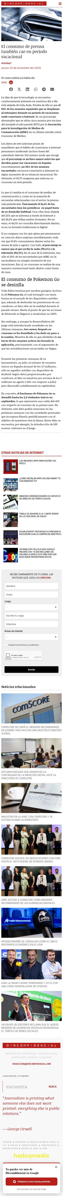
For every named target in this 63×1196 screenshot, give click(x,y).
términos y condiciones (28, 644)
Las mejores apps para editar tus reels (37, 462)
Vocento (25, 1148)
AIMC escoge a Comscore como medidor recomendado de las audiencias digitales (28, 901)
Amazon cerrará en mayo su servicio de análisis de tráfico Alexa (39, 497)
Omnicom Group (48, 1145)
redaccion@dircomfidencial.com (31, 1064)
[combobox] (24, 1086)
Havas (35, 1148)
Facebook (7, 1142)
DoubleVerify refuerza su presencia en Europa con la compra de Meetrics (40, 532)
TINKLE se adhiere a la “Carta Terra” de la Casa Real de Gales (39, 515)
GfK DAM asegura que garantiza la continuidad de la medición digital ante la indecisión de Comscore (28, 775)
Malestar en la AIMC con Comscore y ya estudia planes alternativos (26, 818)
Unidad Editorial (29, 1145)
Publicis (14, 1145)
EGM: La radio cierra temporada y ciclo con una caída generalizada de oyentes (29, 985)
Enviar (31, 669)
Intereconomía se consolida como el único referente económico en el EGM (29, 943)
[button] (11, 89)
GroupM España (10, 1148)
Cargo (8, 601)
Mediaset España (38, 1142)
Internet (6, 63)
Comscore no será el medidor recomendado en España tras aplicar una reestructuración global (31, 730)
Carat (44, 1148)
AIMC (4, 82)
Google (53, 1142)
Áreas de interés (14, 631)
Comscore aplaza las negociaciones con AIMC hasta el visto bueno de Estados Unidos (31, 860)
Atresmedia (20, 1142)
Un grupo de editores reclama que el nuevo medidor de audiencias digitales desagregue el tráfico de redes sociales (30, 1027)
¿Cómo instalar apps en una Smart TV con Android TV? (39, 479)
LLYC (5, 1145)
